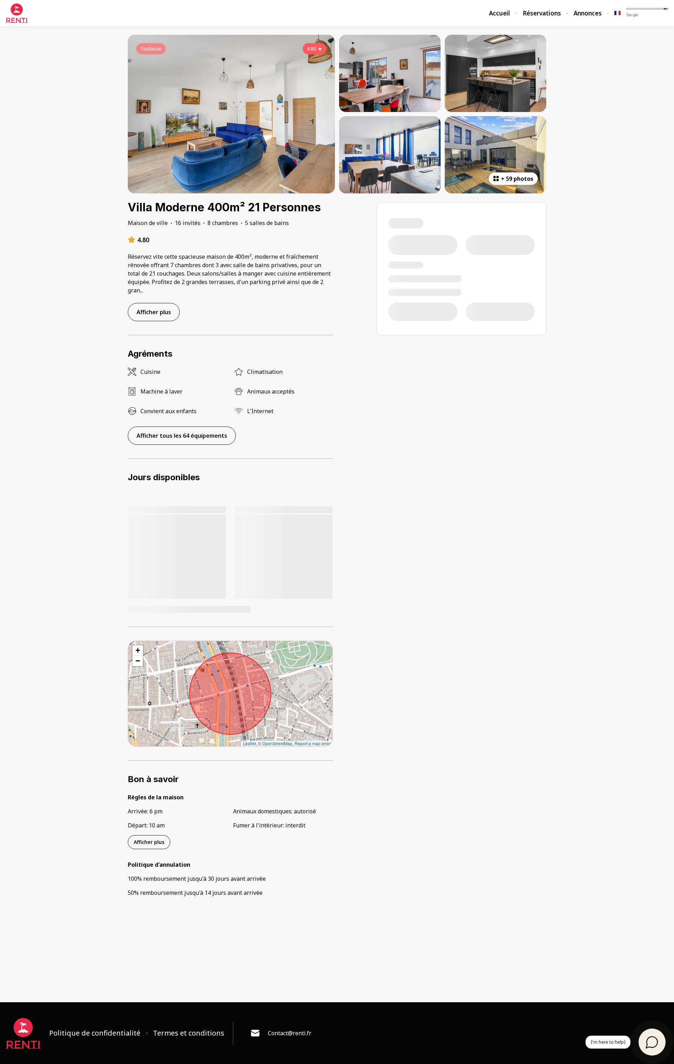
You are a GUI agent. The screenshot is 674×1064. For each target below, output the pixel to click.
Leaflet (249, 743)
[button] (137, 650)
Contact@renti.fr (289, 1033)
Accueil (499, 13)
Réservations (542, 13)
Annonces (588, 13)
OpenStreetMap (277, 743)
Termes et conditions (188, 1033)
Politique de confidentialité (94, 1033)
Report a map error (313, 743)
